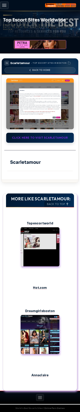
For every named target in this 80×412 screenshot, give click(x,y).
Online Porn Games (54, 408)
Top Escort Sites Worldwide (34, 20)
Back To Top (56, 204)
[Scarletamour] (40, 103)
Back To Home (41, 70)
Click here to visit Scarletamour (40, 137)
